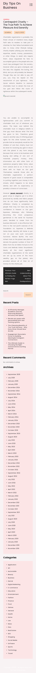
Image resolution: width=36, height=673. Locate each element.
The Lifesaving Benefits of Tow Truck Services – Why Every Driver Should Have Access (17, 328)
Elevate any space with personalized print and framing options (16, 320)
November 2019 (13, 548)
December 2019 (13, 545)
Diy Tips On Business (12, 5)
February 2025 (13, 381)
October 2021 (13, 509)
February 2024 (13, 417)
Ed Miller (8, 32)
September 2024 (14, 394)
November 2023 (13, 427)
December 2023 (14, 424)
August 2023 (12, 437)
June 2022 (11, 483)
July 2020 (11, 522)
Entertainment (13, 594)
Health (10, 614)
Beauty (10, 575)
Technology (12, 650)
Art (9, 568)
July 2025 (11, 378)
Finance (11, 601)
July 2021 (11, 516)
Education (11, 591)
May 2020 (11, 529)
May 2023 (11, 447)
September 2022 (14, 473)
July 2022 (11, 479)
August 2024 (12, 397)
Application (12, 565)
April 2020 (11, 532)
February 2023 (13, 456)
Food (10, 604)
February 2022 (13, 496)
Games (10, 607)
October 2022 (13, 470)
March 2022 (12, 493)
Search (5, 291)
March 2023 (12, 453)
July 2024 (11, 401)
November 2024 (14, 391)
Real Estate (12, 630)
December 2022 (14, 463)
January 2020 (13, 542)
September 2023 (14, 433)
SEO (9, 634)
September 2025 (14, 374)
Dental (10, 581)
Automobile (12, 571)
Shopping (11, 637)
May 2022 (11, 486)
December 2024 (14, 387)
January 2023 (13, 460)
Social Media (12, 640)
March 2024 (12, 414)
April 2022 (11, 489)
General (6, 19)
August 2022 (12, 476)
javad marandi (16, 193)
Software (11, 644)
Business (11, 578)
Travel (10, 653)
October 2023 (13, 430)
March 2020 (12, 535)
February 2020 (13, 539)
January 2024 (13, 420)
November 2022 (13, 466)
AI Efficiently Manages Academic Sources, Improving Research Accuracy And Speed (16, 312)
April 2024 (11, 411)
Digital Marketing (14, 584)
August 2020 (12, 519)
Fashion (11, 598)
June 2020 (12, 525)
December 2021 (13, 502)
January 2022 (13, 499)
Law (9, 621)
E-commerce (13, 588)
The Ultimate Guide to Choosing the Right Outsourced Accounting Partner (17, 346)
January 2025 (13, 384)
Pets (9, 627)
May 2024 (11, 407)
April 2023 (11, 450)
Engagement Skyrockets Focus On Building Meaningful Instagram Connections (17, 337)
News (10, 624)
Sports (10, 647)
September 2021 (14, 512)
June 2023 (11, 443)
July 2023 (11, 440)
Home (10, 617)
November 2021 (13, 506)
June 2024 (12, 404)
